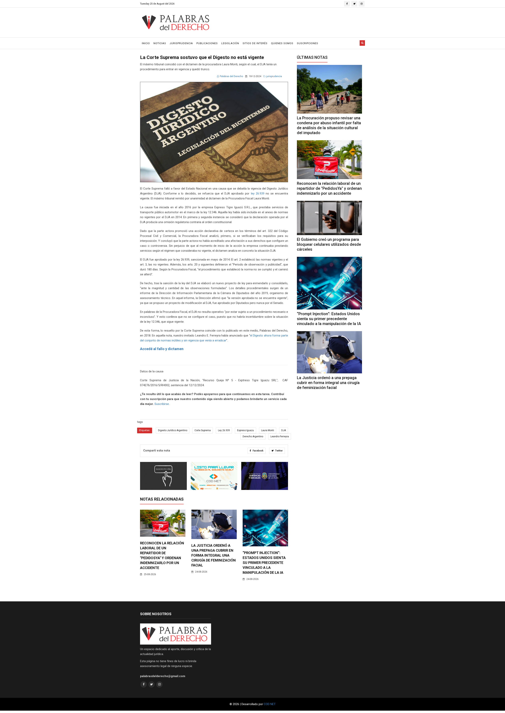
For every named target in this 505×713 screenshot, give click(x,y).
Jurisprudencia (181, 43)
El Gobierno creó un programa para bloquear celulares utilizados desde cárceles (329, 244)
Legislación (230, 43)
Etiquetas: (144, 430)
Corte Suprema (203, 430)
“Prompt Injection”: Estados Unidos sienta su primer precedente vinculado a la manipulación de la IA (264, 563)
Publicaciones (207, 43)
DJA (283, 430)
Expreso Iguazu (245, 430)
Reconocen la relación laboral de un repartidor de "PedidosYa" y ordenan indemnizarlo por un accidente (329, 188)
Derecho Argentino (253, 436)
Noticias (159, 43)
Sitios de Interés (255, 43)
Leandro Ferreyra (279, 436)
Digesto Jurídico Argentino (172, 430)
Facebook (257, 450)
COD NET (270, 704)
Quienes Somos (282, 43)
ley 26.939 (257, 193)
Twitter (279, 450)
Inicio (146, 43)
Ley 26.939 (224, 430)
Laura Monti (267, 430)
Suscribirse (161, 404)
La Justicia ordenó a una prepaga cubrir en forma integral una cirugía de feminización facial (213, 555)
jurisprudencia (274, 76)
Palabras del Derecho (231, 76)
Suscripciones (307, 43)
